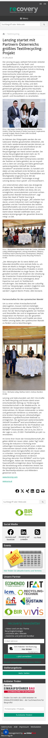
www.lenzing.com (10, 477)
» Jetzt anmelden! (24, 656)
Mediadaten (36, 727)
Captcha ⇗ (33, 652)
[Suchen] (44, 24)
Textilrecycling (13, 34)
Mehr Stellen (24, 673)
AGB (15, 727)
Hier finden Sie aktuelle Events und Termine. (23, 571)
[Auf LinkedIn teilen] (32, 492)
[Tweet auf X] (22, 492)
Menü (25, 18)
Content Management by (12, 733)
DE (41, 4)
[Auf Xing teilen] (27, 492)
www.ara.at (7, 481)
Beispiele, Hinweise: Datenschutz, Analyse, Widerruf (22, 662)
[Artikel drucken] (42, 491)
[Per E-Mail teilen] (37, 491)
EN (45, 4)
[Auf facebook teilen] (17, 492)
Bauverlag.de (7, 735)
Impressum (24, 727)
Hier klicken (27, 649)
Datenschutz (6, 727)
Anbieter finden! (25, 715)
